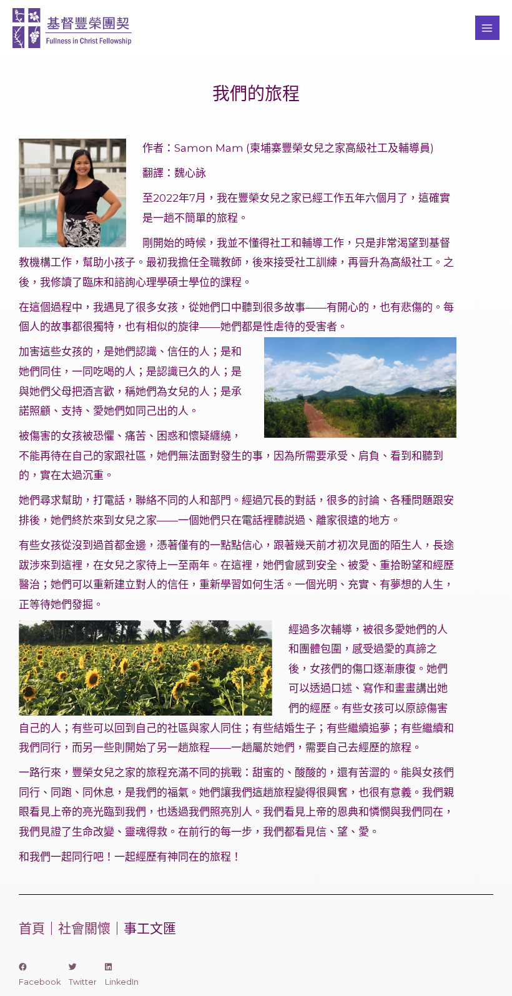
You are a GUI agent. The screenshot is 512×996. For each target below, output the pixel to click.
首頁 (32, 928)
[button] (40, 974)
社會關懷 (84, 928)
